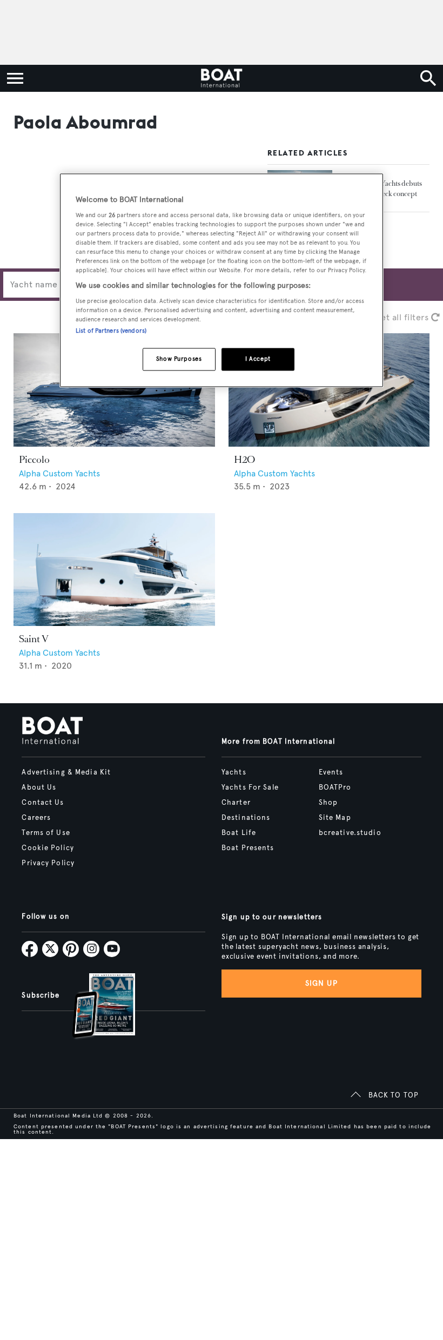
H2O (244, 459)
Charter (236, 802)
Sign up (321, 983)
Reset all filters (399, 317)
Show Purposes (179, 358)
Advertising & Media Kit (66, 772)
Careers (36, 817)
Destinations (246, 817)
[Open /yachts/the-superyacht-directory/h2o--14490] (329, 390)
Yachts (234, 772)
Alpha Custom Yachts (59, 473)
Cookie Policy (48, 848)
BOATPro (335, 787)
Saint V (34, 638)
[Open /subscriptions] (94, 1007)
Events (331, 772)
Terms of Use (46, 833)
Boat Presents (248, 848)
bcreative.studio (350, 833)
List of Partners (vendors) (111, 330)
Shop (328, 802)
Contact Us (43, 802)
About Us (39, 787)
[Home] (221, 78)
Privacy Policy (48, 863)
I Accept (258, 358)
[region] (221, 280)
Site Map (335, 817)
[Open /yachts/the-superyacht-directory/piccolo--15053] (114, 390)
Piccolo (34, 459)
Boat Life (239, 833)
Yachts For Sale (250, 787)
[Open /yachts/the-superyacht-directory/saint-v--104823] (114, 570)
